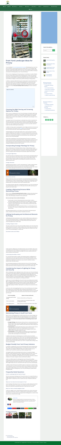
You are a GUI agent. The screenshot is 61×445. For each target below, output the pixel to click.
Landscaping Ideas (10, 435)
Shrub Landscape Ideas (10, 436)
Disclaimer (41, 442)
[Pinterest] (10, 404)
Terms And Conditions (35, 442)
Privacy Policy (29, 442)
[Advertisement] (39, 2)
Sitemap (45, 442)
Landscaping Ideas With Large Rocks (12, 437)
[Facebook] (8, 404)
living (21, 128)
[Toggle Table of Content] (33, 106)
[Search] (53, 50)
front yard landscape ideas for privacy (19, 67)
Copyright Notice (24, 442)
